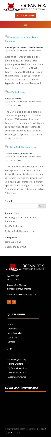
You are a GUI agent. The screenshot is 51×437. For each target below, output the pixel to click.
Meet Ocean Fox (15, 333)
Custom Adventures (17, 377)
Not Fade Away (13, 432)
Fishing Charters (15, 363)
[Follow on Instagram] (14, 302)
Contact (11, 341)
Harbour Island (35, 50)
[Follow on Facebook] (9, 302)
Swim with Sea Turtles (18, 372)
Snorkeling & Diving (13, 105)
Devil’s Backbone (13, 98)
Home (10, 324)
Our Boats (12, 337)
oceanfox (11, 50)
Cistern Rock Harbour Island (18, 153)
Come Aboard (25, 15)
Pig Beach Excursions (17, 368)
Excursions (13, 328)
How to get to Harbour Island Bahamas (24, 47)
